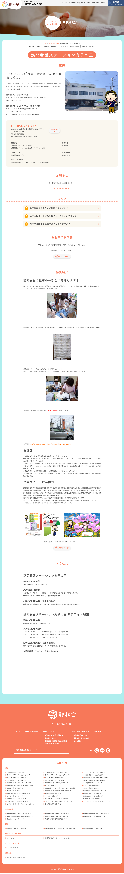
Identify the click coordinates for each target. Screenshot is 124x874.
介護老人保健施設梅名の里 (53, 793)
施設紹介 (84, 46)
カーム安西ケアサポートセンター (93, 783)
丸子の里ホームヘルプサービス (16, 777)
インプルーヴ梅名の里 (52, 796)
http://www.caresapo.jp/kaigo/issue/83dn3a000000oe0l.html (51, 444)
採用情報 (116, 3)
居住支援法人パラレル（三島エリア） (18, 857)
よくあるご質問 (63, 46)
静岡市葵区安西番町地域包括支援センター (20, 785)
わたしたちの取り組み (93, 3)
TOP (63, 3)
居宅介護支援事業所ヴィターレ (54, 804)
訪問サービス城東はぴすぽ (15, 788)
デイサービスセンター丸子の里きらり (94, 772)
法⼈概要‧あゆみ (50, 738)
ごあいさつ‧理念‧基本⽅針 (54, 735)
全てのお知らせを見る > (62, 188)
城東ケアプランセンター (14, 791)
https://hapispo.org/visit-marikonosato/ (24, 114)
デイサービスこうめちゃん (15, 796)
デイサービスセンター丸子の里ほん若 (18, 775)
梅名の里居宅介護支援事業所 (92, 799)
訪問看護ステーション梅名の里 (16, 799)
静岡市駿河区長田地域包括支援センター (57, 783)
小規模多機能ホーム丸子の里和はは (94, 780)
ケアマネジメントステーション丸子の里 (19, 783)
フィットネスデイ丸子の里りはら (17, 780)
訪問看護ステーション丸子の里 (54, 780)
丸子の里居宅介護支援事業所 (54, 777)
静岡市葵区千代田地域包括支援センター (95, 791)
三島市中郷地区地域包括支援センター (18, 801)
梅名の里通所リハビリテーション (93, 793)
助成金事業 (77, 741)
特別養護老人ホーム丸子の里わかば (56, 772)
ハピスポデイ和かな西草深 (91, 785)
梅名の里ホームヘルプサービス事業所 (56, 799)
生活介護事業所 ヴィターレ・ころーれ (57, 838)
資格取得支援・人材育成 (81, 738)
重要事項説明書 (74, 46)
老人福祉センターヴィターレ (16, 819)
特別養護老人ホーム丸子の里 (16, 772)
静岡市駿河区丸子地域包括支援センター (95, 777)
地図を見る (55, 129)
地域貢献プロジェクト (80, 735)
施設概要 (46, 46)
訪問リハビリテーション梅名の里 (93, 796)
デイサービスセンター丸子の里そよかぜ (57, 775)
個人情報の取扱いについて (26, 750)
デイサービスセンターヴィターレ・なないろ (20, 804)
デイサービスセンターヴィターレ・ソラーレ (96, 801)
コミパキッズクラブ (13, 848)
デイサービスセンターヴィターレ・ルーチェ (58, 801)
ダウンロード (63, 256)
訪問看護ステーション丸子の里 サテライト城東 (60, 788)
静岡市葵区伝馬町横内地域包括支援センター (58, 791)
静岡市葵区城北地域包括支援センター (18, 793)
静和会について (81, 3)
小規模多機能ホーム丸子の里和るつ (94, 775)
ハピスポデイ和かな (51, 785)
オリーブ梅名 (11, 838)
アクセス (91, 46)
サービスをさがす (70, 3)
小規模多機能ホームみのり (91, 788)
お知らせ (102, 3)
